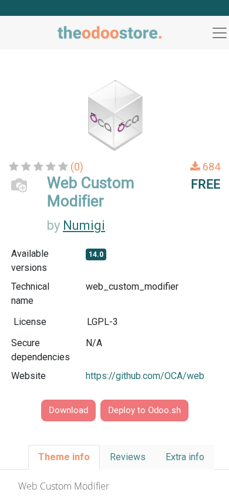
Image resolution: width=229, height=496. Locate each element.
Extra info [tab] (185, 457)
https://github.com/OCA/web (145, 375)
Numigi (84, 225)
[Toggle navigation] (219, 33)
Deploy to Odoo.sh (144, 410)
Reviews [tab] (128, 457)
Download (68, 410)
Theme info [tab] (64, 457)
